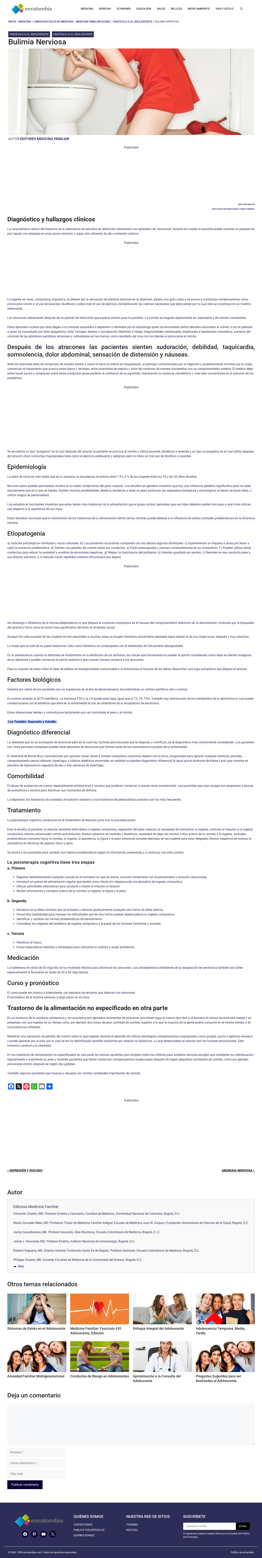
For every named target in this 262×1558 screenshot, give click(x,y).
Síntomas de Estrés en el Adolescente (36, 1328)
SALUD (161, 8)
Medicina (25, 21)
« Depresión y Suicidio (24, 1170)
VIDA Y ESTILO (224, 8)
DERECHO (105, 8)
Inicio (12, 21)
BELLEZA (176, 8)
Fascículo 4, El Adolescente (132, 21)
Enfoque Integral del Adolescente (158, 1328)
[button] (241, 8)
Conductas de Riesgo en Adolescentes (99, 1376)
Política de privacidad (242, 1552)
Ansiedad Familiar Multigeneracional (35, 1376)
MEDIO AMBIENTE (199, 8)
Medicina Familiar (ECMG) (93, 21)
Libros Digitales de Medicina (53, 21)
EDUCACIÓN (143, 8)
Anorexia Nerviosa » (238, 1170)
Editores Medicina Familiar (44, 139)
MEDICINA (87, 8)
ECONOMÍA (124, 8)
